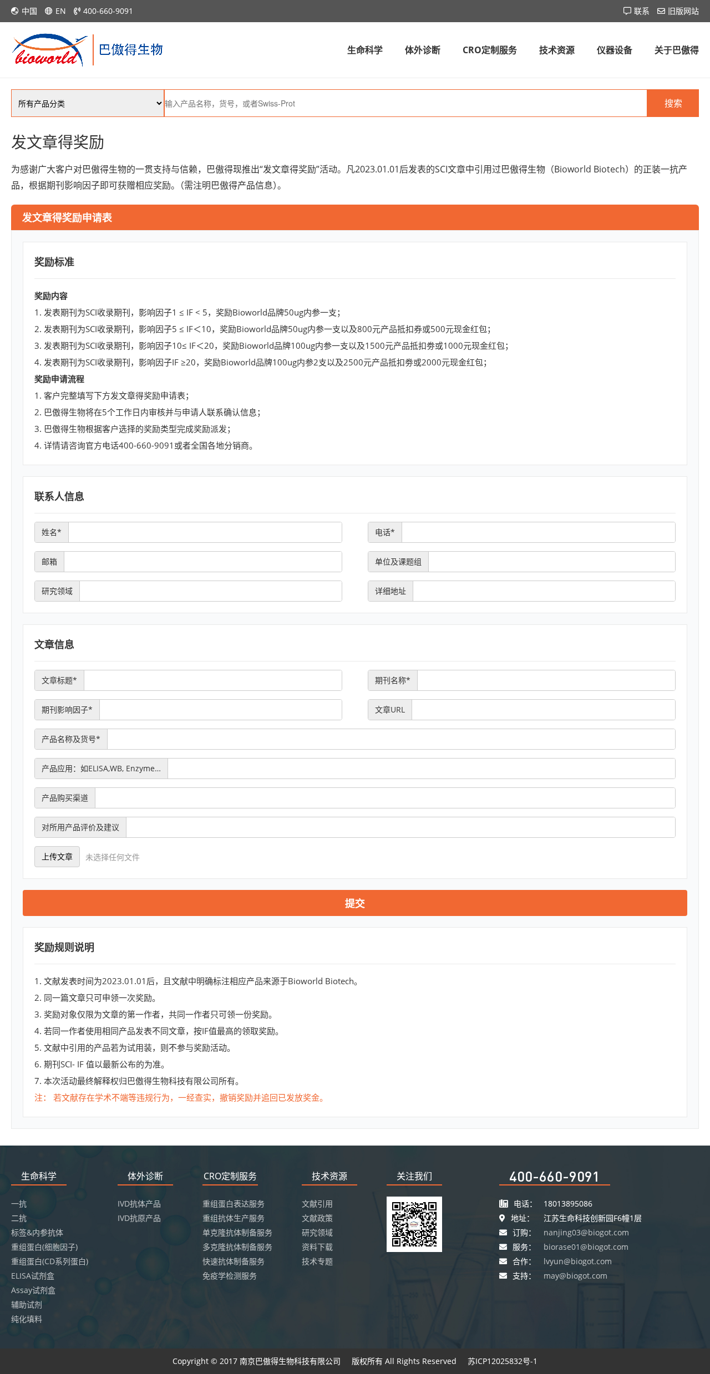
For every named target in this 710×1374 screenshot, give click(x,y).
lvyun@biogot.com (578, 1261)
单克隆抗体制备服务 (237, 1232)
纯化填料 (26, 1319)
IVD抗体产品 (139, 1203)
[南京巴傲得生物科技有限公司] (87, 49)
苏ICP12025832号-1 (502, 1361)
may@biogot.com (575, 1275)
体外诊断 (422, 50)
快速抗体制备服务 (233, 1261)
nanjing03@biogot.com (586, 1232)
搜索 (673, 102)
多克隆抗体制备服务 (237, 1246)
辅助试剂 (26, 1304)
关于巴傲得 (677, 50)
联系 (642, 11)
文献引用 (317, 1203)
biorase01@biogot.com (586, 1246)
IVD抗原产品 (139, 1218)
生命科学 (365, 50)
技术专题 (317, 1261)
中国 (29, 11)
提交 (355, 903)
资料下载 (317, 1246)
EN (60, 11)
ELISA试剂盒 (32, 1275)
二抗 (19, 1218)
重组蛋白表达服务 (233, 1203)
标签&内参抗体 (37, 1232)
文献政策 (317, 1218)
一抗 (19, 1203)
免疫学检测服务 (229, 1275)
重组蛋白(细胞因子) (44, 1246)
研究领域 (317, 1232)
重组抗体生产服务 (233, 1218)
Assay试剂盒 (33, 1290)
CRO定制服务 (490, 50)
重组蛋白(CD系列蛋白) (49, 1261)
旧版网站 (683, 11)
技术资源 (557, 50)
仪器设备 (614, 50)
